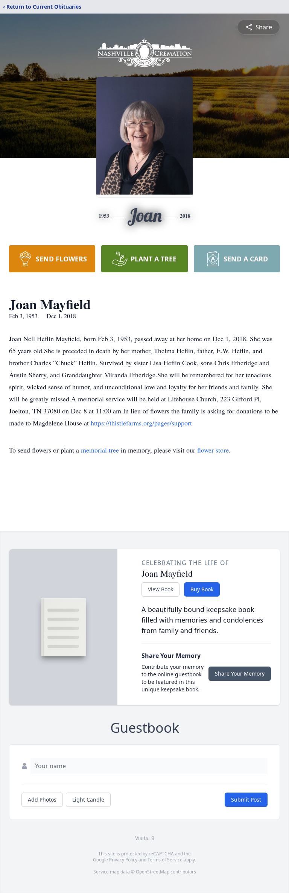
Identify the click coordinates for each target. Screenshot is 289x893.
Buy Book (201, 589)
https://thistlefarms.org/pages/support (141, 422)
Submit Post (246, 799)
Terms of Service (165, 860)
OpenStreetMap (152, 872)
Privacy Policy (123, 860)
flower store (213, 449)
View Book (160, 589)
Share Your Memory (240, 673)
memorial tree (100, 449)
